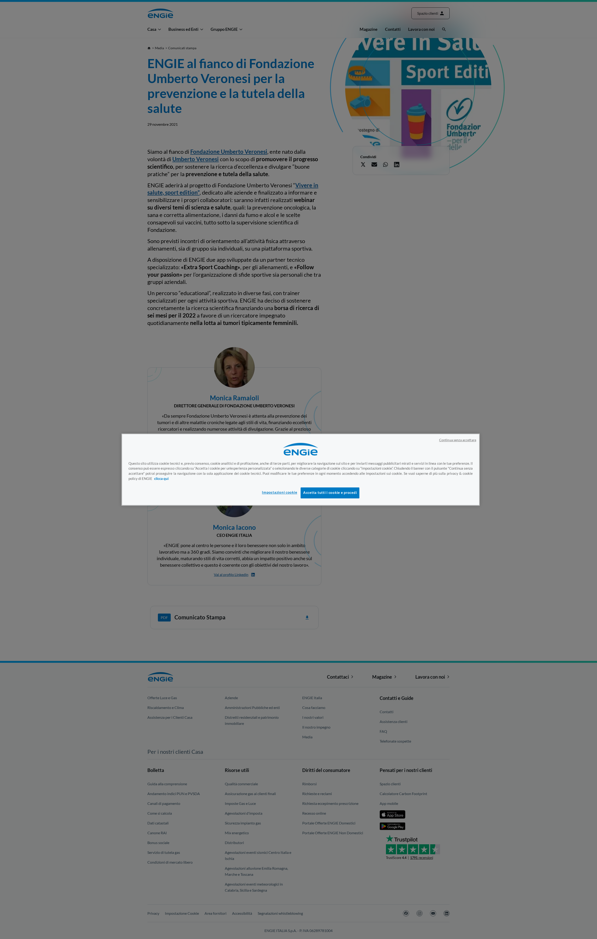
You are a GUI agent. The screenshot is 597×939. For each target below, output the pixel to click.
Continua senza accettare (457, 440)
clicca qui (161, 479)
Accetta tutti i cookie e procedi (330, 493)
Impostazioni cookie (279, 493)
